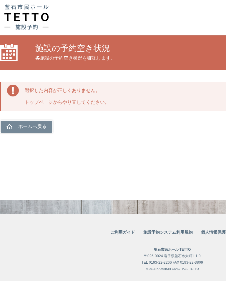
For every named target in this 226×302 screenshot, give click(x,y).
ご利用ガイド (122, 232)
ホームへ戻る (32, 126)
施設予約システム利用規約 (168, 232)
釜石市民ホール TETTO (172, 249)
